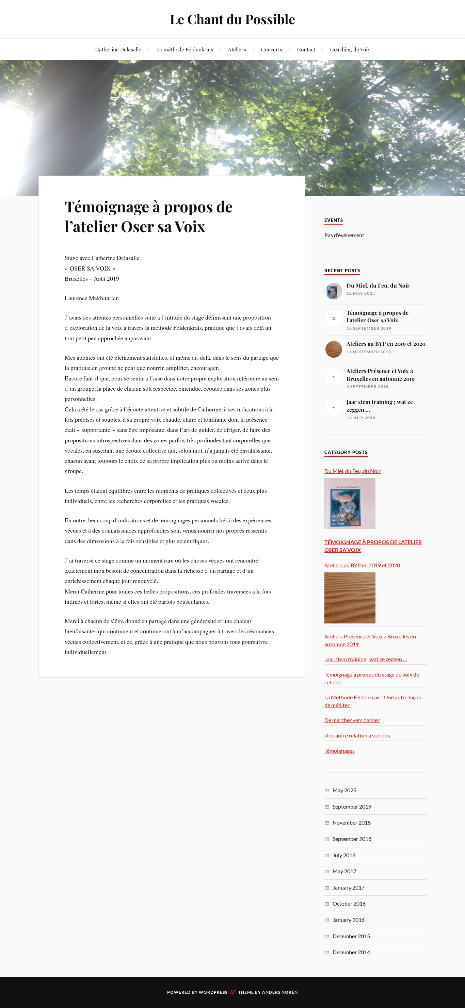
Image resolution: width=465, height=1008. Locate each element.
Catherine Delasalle (118, 49)
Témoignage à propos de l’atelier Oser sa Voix (149, 215)
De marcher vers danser (352, 720)
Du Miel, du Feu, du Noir (352, 471)
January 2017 (349, 887)
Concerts (271, 49)
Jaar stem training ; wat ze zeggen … (365, 659)
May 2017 (344, 871)
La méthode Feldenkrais (184, 49)
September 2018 (352, 838)
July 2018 (344, 855)
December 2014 (351, 952)
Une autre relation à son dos (357, 735)
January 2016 (349, 919)
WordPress (213, 992)
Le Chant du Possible (232, 19)
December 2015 (351, 936)
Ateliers (237, 49)
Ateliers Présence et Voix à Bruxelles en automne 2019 (370, 640)
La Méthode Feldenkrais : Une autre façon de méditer (372, 701)
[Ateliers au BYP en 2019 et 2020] (349, 597)
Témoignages (339, 750)
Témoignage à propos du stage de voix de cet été (371, 678)
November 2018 (352, 822)
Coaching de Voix (350, 49)
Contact (306, 49)
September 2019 (352, 806)
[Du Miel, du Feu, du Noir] (349, 503)
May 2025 (344, 790)
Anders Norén (280, 992)
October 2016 (349, 903)
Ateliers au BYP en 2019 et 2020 (362, 565)
